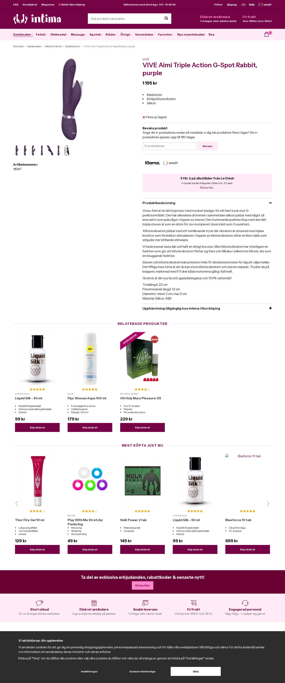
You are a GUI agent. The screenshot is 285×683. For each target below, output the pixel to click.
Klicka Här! (142, 585)
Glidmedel (58, 34)
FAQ (16, 4)
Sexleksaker (22, 34)
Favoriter (165, 34)
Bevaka (207, 146)
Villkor (218, 4)
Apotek (95, 34)
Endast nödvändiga (142, 671)
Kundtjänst (30, 4)
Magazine (47, 4)
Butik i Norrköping (73, 4)
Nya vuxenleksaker (191, 34)
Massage (78, 34)
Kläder (111, 34)
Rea (211, 34)
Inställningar (89, 671)
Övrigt (125, 34)
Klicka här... (207, 187)
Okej (196, 671)
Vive (145, 59)
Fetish (40, 34)
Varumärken (144, 34)
